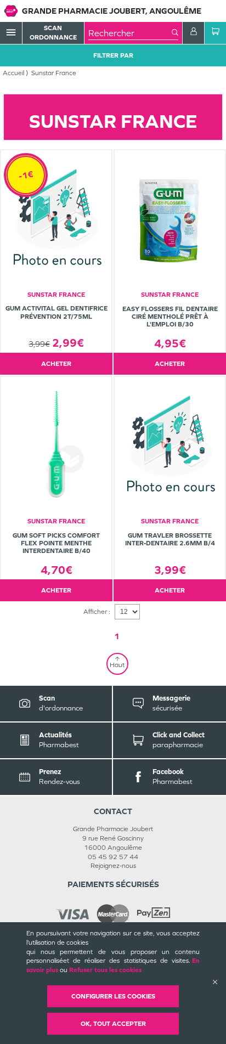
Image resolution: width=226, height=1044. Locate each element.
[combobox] (130, 33)
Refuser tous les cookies (105, 970)
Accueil (13, 73)
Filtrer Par (113, 55)
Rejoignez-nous (113, 866)
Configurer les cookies (113, 996)
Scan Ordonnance (53, 32)
